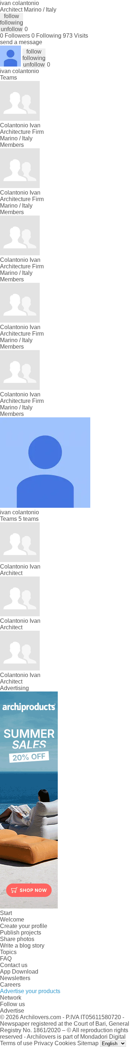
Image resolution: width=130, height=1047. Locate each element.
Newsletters (15, 978)
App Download (19, 972)
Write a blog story (22, 945)
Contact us (13, 965)
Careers (10, 985)
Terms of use (16, 1043)
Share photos (17, 939)
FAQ (6, 959)
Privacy (43, 1043)
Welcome (12, 919)
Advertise (12, 1011)
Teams (8, 78)
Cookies (65, 1043)
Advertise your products (30, 991)
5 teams (28, 519)
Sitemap (88, 1043)
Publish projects (20, 932)
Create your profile (23, 926)
